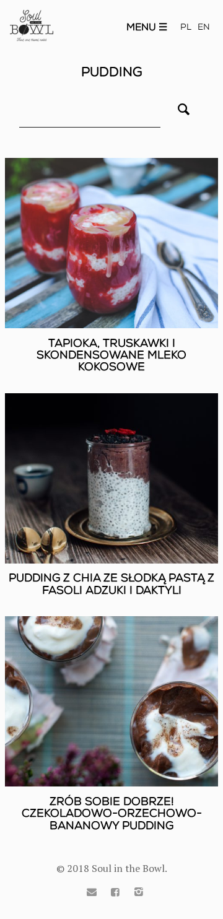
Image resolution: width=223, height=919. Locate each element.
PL (185, 27)
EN (204, 27)
